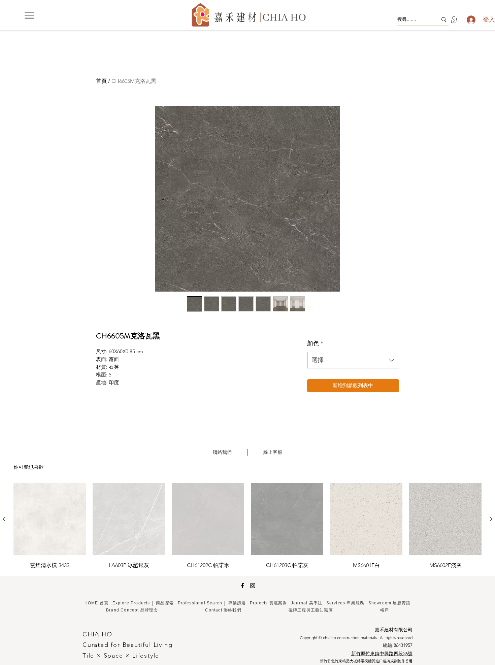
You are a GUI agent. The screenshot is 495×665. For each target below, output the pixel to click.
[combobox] (353, 360)
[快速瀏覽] (49, 519)
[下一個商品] (491, 519)
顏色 (315, 343)
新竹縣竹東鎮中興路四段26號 (381, 654)
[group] (247, 526)
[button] (29, 15)
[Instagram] (252, 585)
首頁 (101, 81)
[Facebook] (242, 585)
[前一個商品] (4, 519)
